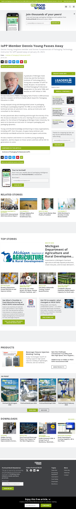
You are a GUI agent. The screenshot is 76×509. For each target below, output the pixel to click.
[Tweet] (17, 61)
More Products (58, 367)
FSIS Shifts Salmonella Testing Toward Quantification (46, 289)
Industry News (43, 211)
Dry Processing (5, 285)
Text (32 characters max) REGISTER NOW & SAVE (14, 322)
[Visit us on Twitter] (27, 470)
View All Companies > (63, 91)
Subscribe (32, 410)
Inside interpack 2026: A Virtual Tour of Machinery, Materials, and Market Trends (47, 440)
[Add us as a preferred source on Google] (25, 61)
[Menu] (73, 6)
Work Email (16, 177)
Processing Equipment (64, 435)
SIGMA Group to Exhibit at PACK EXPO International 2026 (62, 360)
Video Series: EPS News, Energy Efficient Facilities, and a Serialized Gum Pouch (28, 290)
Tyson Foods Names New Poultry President (47, 214)
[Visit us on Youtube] (38, 470)
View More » (71, 419)
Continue (46, 505)
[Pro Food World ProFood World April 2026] (47, 390)
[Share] (9, 61)
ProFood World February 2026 (66, 404)
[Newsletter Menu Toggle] (66, 6)
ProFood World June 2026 (28, 403)
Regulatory (42, 285)
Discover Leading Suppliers (58, 122)
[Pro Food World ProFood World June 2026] (28, 390)
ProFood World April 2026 (47, 403)
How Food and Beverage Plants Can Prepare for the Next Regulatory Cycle (28, 439)
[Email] (6, 61)
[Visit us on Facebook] (31, 470)
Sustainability (24, 211)
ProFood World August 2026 (10, 404)
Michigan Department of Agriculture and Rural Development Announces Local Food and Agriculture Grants (60, 251)
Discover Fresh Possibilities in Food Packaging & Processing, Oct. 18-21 (58, 113)
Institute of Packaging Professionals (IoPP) (18, 55)
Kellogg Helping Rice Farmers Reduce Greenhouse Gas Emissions (27, 215)
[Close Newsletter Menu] (74, 14)
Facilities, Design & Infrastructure (25, 286)
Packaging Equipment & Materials (8, 212)
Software (4, 435)
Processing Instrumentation (44, 436)
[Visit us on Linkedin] (34, 470)
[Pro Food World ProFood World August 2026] (9, 390)
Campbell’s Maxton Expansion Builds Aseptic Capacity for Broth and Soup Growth (66, 290)
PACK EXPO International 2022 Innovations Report (9, 215)
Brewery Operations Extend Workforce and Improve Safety (8, 289)
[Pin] (21, 61)
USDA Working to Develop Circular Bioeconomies (64, 215)
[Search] (69, 6)
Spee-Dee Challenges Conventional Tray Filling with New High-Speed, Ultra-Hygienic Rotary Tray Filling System (62, 353)
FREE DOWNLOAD (48, 317)
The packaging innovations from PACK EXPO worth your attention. (58, 101)
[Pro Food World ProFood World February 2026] (66, 390)
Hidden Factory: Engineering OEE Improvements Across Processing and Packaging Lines (8, 439)
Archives (44, 410)
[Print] (2, 61)
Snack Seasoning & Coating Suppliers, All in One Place (66, 439)
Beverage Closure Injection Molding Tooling (37, 353)
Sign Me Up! (55, 23)
